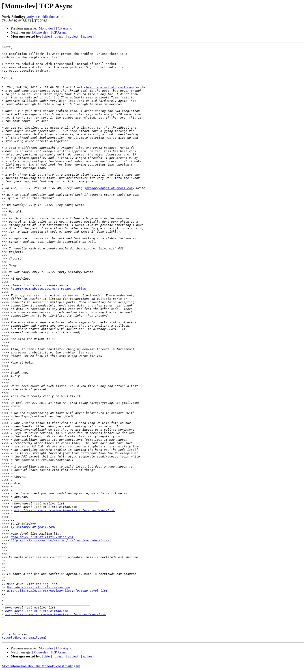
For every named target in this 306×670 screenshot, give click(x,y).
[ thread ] (59, 36)
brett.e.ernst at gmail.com (109, 87)
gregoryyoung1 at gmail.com (109, 188)
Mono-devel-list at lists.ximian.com (42, 537)
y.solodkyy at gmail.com (33, 527)
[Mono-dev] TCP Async (55, 28)
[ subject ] (73, 36)
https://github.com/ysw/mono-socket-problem (48, 288)
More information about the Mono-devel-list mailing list (41, 666)
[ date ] (47, 36)
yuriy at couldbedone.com (44, 17)
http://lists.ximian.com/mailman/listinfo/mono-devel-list (64, 510)
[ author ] (87, 36)
